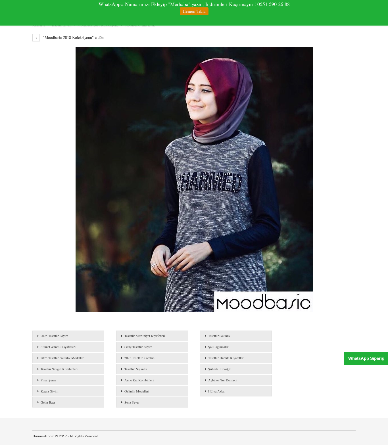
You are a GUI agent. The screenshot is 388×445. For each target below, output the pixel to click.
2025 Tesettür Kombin (139, 358)
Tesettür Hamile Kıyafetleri (226, 358)
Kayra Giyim (49, 391)
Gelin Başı (48, 402)
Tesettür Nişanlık (135, 369)
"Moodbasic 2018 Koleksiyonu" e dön (73, 37)
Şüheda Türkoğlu (219, 369)
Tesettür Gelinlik (219, 335)
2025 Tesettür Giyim (54, 335)
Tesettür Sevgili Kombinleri (59, 369)
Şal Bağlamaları (218, 346)
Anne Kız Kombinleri (139, 380)
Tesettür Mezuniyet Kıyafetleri (144, 335)
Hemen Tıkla (194, 11)
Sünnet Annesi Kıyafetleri (58, 346)
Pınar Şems (48, 380)
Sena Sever (131, 402)
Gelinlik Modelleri (136, 391)
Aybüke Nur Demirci (222, 380)
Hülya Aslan (216, 391)
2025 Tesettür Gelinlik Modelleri (62, 358)
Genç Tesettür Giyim (138, 346)
